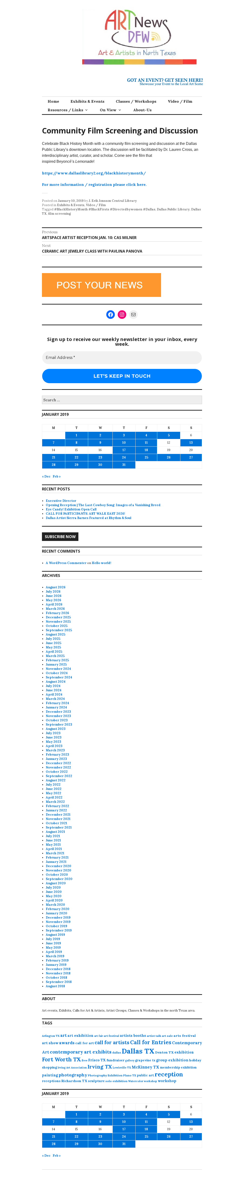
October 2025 (56, 626)
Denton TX (164, 1052)
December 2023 (58, 712)
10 (124, 443)
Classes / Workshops (136, 101)
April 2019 (54, 952)
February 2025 (57, 660)
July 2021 (53, 836)
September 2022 (59, 776)
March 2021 (55, 853)
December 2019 (58, 918)
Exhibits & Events (87, 101)
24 (124, 457)
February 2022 (57, 806)
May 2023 (53, 742)
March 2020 (55, 905)
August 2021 (55, 832)
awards (67, 1042)
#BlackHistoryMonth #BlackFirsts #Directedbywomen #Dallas (104, 209)
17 (124, 450)
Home (53, 101)
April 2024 (54, 694)
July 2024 (53, 686)
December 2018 (58, 969)
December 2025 (58, 617)
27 (191, 457)
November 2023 (58, 716)
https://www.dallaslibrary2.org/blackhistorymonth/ (94, 173)
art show (50, 1043)
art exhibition (80, 1035)
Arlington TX (51, 1036)
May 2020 (53, 896)
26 (169, 457)
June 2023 (53, 737)
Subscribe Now (60, 536)
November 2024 (58, 669)
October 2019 (56, 926)
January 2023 (56, 759)
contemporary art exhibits (81, 1052)
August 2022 (56, 780)
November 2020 (58, 870)
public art (145, 1075)
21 (53, 457)
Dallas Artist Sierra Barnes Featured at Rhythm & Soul (88, 518)
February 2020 (57, 909)
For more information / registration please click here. (94, 184)
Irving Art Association (72, 1067)
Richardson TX (74, 1081)
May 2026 (53, 600)
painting (50, 1075)
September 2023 (59, 725)
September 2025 (59, 630)
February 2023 (57, 755)
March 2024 (55, 699)
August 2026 (56, 587)
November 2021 (58, 819)
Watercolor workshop (142, 1081)
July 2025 (53, 639)
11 (146, 443)
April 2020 (54, 900)
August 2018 (55, 986)
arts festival (184, 1035)
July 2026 (53, 592)
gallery (129, 1060)
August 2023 (56, 729)
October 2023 (57, 720)
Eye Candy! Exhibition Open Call (71, 509)
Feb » (57, 476)
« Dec (46, 476)
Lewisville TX (122, 1067)
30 (100, 465)
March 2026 (55, 609)
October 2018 (56, 978)
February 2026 (57, 613)
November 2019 (58, 922)
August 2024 (56, 682)
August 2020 (56, 883)
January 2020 (56, 913)
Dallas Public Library (173, 209)
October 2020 (57, 875)
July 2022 (53, 785)
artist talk (154, 1036)
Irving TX (99, 1067)
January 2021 (56, 862)
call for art (84, 1043)
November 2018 (58, 973)
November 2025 (58, 622)
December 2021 (58, 815)
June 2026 (53, 596)
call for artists (112, 1042)
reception (169, 1074)
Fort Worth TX (61, 1059)
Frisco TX (97, 1060)
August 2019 (55, 935)
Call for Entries (150, 1042)
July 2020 (53, 888)
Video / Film (180, 101)
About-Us (142, 109)
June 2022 (53, 789)
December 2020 (58, 866)
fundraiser (115, 1060)
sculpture (96, 1081)
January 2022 (56, 810)
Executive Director (61, 501)
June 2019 (53, 943)
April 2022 (54, 797)
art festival (111, 1036)
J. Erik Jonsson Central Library (113, 201)
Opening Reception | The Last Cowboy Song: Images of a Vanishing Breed (103, 505)
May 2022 (53, 793)
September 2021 (59, 827)
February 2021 (57, 857)
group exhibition (172, 1060)
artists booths (133, 1035)
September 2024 (59, 677)
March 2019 (55, 956)
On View (108, 109)
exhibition (184, 1052)
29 (76, 465)
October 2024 (57, 673)
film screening (59, 214)
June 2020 (54, 892)
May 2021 (53, 845)
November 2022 (58, 767)
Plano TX (129, 1075)
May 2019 (53, 948)
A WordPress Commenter (66, 563)
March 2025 (55, 656)
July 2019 (53, 939)
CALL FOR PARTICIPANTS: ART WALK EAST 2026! (85, 514)
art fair (98, 1036)
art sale (167, 1036)
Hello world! (101, 563)
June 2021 (53, 840)
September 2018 (59, 982)
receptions (51, 1081)
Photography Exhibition (105, 1075)
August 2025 (55, 634)
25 (146, 457)
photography (73, 1075)
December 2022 (58, 763)
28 (54, 465)
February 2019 (57, 960)
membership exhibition (178, 1067)
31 (124, 465)
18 (146, 450)
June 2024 (53, 690)
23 (100, 457)
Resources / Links (65, 109)
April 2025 (54, 652)
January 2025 (56, 664)
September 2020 (59, 879)
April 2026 (54, 604)
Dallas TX (138, 1050)
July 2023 (53, 733)
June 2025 (53, 643)
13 (191, 443)
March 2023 (55, 750)
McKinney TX (145, 1067)
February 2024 (57, 703)
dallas (116, 1052)
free (84, 1060)
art (63, 1035)
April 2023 (54, 746)
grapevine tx (145, 1060)
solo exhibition (116, 1081)
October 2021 (56, 823)
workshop (167, 1081)
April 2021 (54, 849)
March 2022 (55, 802)
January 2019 (56, 965)
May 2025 (53, 647)
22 (76, 457)
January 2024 (56, 707)
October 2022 (57, 772)
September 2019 (59, 930)
